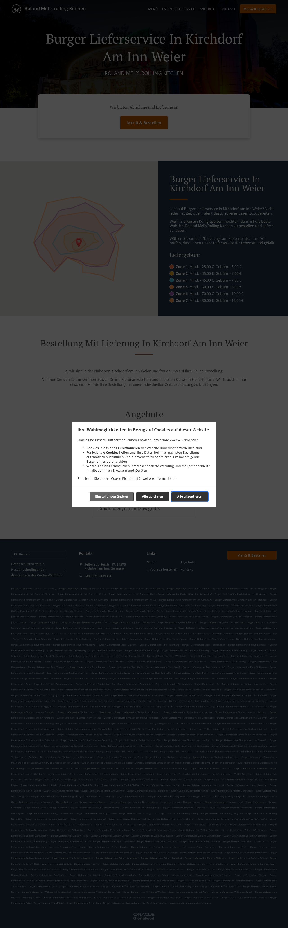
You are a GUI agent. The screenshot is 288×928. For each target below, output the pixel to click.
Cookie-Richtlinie (123, 478)
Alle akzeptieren (189, 496)
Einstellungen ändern (111, 496)
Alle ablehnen (152, 496)
